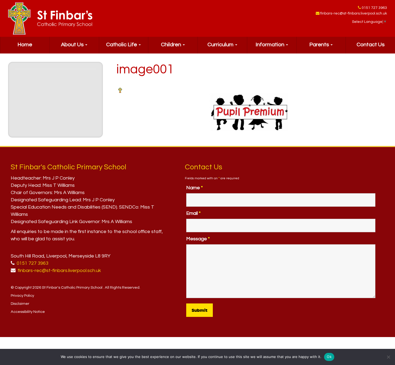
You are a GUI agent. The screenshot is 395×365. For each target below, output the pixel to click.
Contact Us (371, 44)
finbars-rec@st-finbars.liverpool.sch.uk (353, 13)
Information (270, 44)
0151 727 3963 (374, 8)
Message (198, 238)
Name (194, 187)
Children (171, 44)
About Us (73, 44)
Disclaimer (20, 304)
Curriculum (221, 44)
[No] (388, 357)
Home (24, 44)
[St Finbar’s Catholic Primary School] (50, 18)
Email (193, 213)
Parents (319, 44)
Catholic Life (122, 44)
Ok (329, 357)
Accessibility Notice (28, 312)
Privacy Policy (22, 296)
